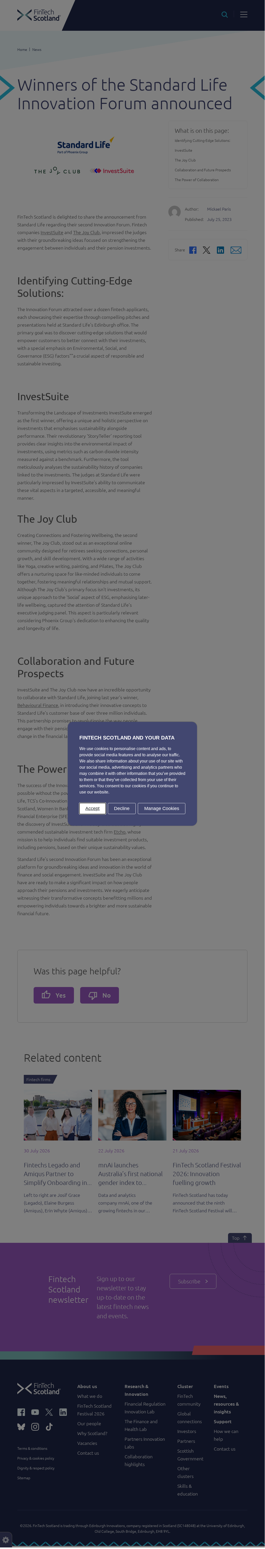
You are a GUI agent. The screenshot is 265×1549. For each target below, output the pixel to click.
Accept (92, 808)
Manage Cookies (161, 808)
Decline (122, 808)
